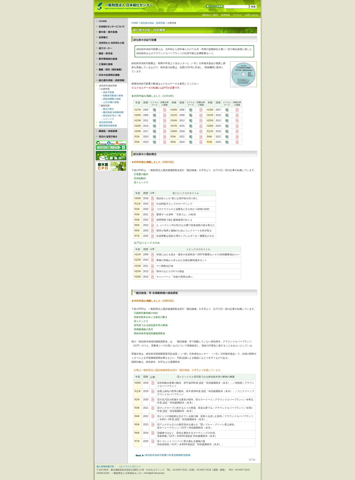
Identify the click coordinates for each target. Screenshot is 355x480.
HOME (111, 21)
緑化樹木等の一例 (112, 115)
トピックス (108, 119)
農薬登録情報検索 (108, 125)
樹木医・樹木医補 (111, 32)
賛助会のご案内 (210, 15)
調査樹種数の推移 (112, 99)
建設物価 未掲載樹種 (113, 112)
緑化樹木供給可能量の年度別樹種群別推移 (167, 455)
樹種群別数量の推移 (113, 95)
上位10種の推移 (111, 102)
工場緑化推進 (111, 64)
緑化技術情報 (105, 122)
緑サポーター (111, 48)
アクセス (237, 15)
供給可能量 (108, 92)
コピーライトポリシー (130, 466)
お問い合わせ (251, 15)
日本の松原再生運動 (111, 75)
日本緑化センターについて (111, 26)
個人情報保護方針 (105, 466)
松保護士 (111, 37)
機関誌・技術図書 (111, 131)
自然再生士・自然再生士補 (111, 42)
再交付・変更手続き (111, 136)
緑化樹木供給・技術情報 (111, 80)
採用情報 (225, 15)
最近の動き (108, 109)
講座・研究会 (111, 53)
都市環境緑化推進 (111, 59)
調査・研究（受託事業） (111, 69)
